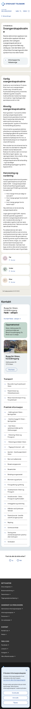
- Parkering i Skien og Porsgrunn (15, 436)
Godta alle (15, 693)
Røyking (10, 522)
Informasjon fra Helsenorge (14, 61)
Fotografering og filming (16, 485)
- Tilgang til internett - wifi (16, 447)
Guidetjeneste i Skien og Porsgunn (16, 491)
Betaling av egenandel (15, 474)
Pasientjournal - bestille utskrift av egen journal (15, 516)
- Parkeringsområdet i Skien (17, 442)
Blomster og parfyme (15, 479)
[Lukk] (26, 670)
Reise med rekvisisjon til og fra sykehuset (16, 399)
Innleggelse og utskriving (16, 503)
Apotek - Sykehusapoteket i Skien (17, 453)
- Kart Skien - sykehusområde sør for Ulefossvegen (15, 428)
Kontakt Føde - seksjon (11, 319)
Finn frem (11, 370)
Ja (12, 560)
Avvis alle (15, 698)
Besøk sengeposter (14, 464)
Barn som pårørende (14, 459)
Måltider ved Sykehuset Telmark (15, 510)
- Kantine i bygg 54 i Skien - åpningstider (17, 420)
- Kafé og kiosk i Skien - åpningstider (15, 413)
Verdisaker (11, 542)
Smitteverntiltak (13, 527)
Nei (20, 560)
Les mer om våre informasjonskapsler (14, 680)
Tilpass (15, 702)
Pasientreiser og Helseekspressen (13, 392)
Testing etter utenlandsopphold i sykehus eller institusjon (17, 535)
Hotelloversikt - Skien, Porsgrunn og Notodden (16, 498)
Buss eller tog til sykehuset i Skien (17, 385)
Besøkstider (12, 469)
